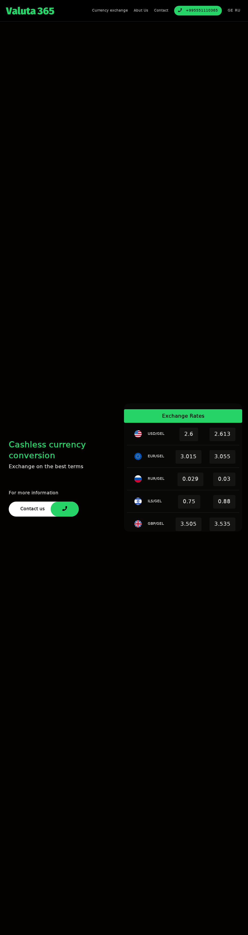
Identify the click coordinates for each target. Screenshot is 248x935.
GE (230, 11)
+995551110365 (202, 11)
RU (237, 11)
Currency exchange (110, 11)
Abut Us (141, 11)
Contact (161, 11)
